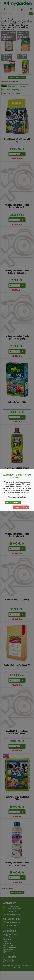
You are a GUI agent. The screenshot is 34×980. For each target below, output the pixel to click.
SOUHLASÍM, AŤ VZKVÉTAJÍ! (12, 503)
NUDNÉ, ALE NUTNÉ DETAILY (21, 507)
